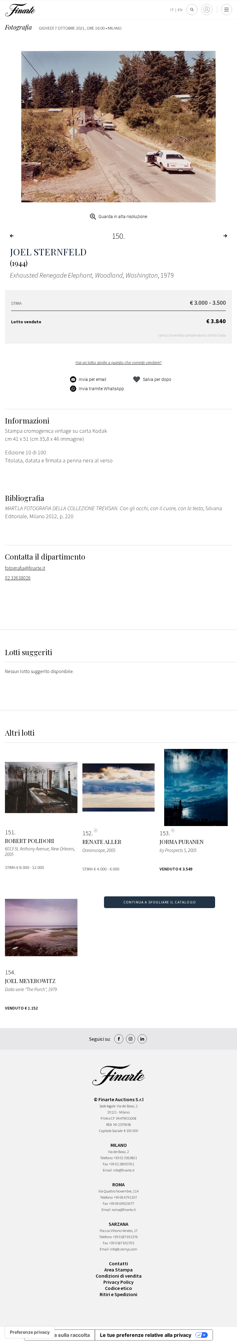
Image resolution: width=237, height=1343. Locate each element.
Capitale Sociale (111, 1130)
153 (164, 833)
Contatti (118, 1263)
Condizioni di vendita (119, 1276)
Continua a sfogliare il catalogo (159, 902)
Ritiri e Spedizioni (118, 1294)
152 (87, 833)
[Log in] (206, 9)
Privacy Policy (118, 1282)
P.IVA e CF (108, 1118)
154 (9, 972)
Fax (105, 1164)
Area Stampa (118, 1270)
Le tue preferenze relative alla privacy (145, 1335)
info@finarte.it (124, 1170)
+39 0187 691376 (125, 1236)
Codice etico (118, 1288)
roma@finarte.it (124, 1209)
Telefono (106, 1157)
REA (109, 1124)
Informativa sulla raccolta (59, 1335)
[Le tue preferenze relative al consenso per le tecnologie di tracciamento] (30, 1332)
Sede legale (107, 1106)
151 (9, 832)
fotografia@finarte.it (25, 568)
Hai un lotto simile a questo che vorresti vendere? (119, 362)
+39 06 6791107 (125, 1197)
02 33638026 (18, 578)
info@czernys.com (123, 1249)
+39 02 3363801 (125, 1157)
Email (107, 1170)
